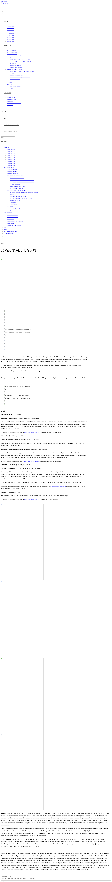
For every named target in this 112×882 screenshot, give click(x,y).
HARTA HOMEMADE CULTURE (15, 221)
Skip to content (4, 1)
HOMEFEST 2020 (11, 155)
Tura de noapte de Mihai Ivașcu (17, 186)
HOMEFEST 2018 (11, 157)
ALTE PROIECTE (8, 213)
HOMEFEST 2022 (11, 151)
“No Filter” (12, 194)
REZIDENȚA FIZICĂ (12, 169)
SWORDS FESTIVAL (15, 184)
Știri (5, 227)
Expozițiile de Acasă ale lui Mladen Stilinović (23, 182)
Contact (5, 229)
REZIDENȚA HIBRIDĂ (12, 171)
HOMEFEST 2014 (11, 165)
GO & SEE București (12, 204)
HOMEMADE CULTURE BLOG (14, 225)
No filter (12, 210)
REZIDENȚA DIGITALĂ (13, 173)
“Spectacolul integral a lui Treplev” (18, 196)
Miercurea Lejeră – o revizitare (17, 188)
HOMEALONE (10, 223)
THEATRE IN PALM (9, 167)
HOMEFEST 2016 (11, 161)
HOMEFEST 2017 (11, 159)
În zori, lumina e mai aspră (16, 208)
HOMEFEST (7, 147)
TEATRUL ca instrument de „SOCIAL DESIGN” (21, 198)
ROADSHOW (10, 206)
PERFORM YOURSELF (15, 200)
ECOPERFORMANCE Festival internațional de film (22, 180)
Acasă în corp (13, 202)
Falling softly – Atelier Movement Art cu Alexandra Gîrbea (24, 192)
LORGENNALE (10, 219)
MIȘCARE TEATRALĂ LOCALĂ (15, 176)
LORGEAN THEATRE (12, 215)
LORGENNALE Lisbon (12, 217)
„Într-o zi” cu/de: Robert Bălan (17, 178)
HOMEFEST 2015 (11, 163)
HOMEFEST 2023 (11, 149)
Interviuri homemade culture (10, 231)
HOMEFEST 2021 (11, 153)
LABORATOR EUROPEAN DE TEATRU (16, 190)
